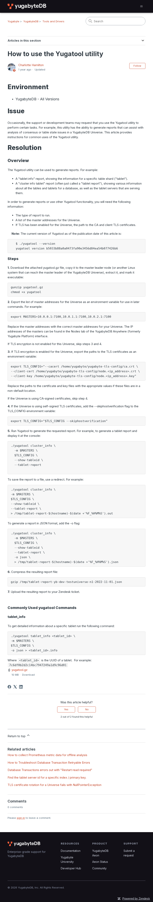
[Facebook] (9, 687)
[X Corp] (15, 687)
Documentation (70, 850)
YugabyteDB (30, 21)
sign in (21, 817)
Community (99, 868)
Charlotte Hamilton (31, 65)
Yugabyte (13, 21)
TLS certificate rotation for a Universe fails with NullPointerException (54, 785)
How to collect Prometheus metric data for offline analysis (47, 755)
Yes (66, 709)
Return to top (17, 736)
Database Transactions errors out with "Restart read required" (50, 770)
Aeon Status (100, 861)
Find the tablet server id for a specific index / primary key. (47, 777)
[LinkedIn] (21, 687)
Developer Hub (71, 868)
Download (28, 674)
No (87, 709)
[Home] (27, 6)
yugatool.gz (19, 670)
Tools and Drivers (53, 21)
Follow (137, 65)
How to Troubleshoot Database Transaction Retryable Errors (49, 762)
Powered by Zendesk (136, 898)
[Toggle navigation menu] (141, 6)
